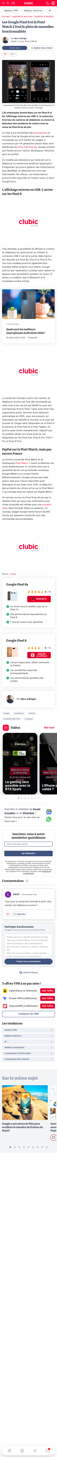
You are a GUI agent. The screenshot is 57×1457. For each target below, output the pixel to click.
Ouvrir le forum (30, 972)
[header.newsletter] (13, 3)
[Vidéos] (22, 1451)
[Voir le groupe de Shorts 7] (38, 798)
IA (50, 11)
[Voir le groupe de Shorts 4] (28, 798)
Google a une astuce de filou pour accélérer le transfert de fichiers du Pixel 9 (22, 1127)
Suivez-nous (15, 48)
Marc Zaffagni (20, 38)
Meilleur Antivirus (33, 11)
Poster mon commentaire (29, 962)
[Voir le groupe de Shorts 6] (35, 798)
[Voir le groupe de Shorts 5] (31, 798)
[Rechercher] (8, 3)
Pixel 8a (32, 147)
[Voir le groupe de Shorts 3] (25, 798)
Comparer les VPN (29, 1014)
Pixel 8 (21, 147)
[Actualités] (9, 1451)
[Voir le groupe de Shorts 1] (18, 798)
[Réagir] (5, 54)
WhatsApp (28, 813)
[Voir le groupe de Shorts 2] (21, 798)
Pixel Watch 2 (23, 463)
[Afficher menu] (3, 3)
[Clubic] (28, 3)
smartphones (41, 133)
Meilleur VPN (11, 11)
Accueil (6, 16)
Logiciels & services (22, 16)
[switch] (47, 3)
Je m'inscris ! (28, 853)
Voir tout (49, 727)
